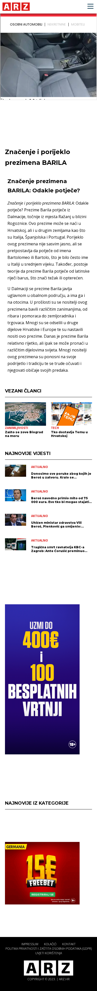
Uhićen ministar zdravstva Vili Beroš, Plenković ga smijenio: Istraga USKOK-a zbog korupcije (58, 524)
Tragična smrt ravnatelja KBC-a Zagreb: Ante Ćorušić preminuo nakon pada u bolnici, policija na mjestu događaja (58, 549)
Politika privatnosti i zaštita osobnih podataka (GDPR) (48, 948)
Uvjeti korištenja (48, 953)
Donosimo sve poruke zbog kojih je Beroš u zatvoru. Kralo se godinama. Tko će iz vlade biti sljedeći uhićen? (61, 475)
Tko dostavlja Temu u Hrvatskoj (69, 434)
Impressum (29, 944)
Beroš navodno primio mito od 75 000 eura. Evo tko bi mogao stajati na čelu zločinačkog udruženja (60, 500)
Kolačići (50, 944)
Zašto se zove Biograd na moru (24, 434)
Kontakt (69, 944)
